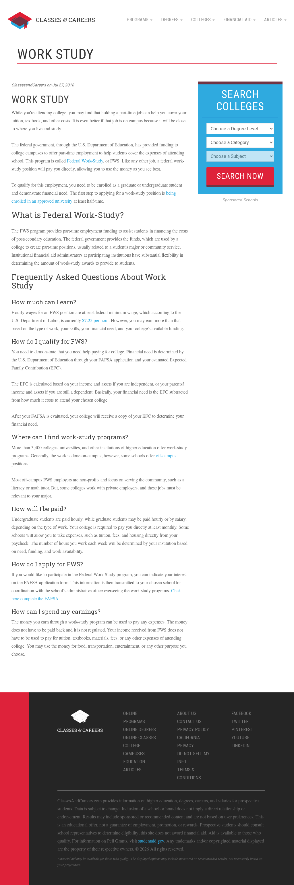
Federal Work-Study (85, 161)
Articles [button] (274, 19)
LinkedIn (240, 745)
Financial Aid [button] (238, 19)
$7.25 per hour (95, 320)
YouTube (240, 737)
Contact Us (189, 721)
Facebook (241, 713)
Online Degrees (139, 729)
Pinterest (242, 729)
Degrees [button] (170, 19)
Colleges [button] (201, 19)
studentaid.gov (151, 841)
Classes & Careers (51, 20)
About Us (186, 713)
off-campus (166, 455)
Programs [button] (138, 19)
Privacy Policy (193, 729)
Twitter (240, 721)
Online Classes (139, 737)
